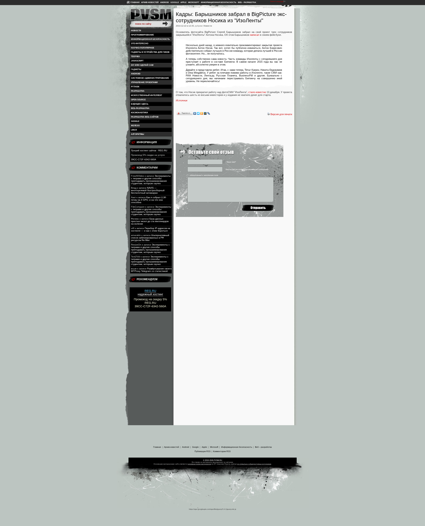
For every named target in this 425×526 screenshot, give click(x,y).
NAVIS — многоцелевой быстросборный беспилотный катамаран (148, 190)
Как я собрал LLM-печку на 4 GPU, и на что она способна (149, 200)
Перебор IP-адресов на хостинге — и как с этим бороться (150, 229)
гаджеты (136, 69)
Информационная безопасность (218, 2)
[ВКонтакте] (195, 113)
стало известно (257, 92)
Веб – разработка (247, 2)
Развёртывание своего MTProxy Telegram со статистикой (151, 269)
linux (134, 130)
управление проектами (144, 82)
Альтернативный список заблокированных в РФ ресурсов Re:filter (150, 237)
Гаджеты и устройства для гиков (150, 52)
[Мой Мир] (205, 113)
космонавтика (139, 112)
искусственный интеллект (146, 95)
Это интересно (139, 43)
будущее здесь (139, 104)
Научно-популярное (142, 48)
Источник (181, 100)
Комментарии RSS (222, 451)
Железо (135, 125)
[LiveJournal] (209, 113)
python (135, 87)
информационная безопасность (150, 39)
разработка (137, 91)
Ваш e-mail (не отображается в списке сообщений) (247, 169)
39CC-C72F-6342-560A (143, 159)
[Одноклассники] (202, 113)
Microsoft (193, 2)
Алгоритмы (137, 134)
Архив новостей (150, 2)
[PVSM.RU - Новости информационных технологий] (150, 16)
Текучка (135, 56)
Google (174, 2)
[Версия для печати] (268, 114)
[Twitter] (198, 113)
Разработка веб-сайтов (145, 117)
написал (254, 34)
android (135, 74)
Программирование (142, 35)
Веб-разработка (140, 108)
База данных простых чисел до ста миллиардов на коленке (150, 221)
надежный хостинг (150, 292)
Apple (183, 2)
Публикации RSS (203, 451)
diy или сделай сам (142, 65)
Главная (134, 2)
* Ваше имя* (231, 162)
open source (138, 99)
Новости (136, 30)
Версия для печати (281, 114)
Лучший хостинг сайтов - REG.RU (149, 150)
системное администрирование (150, 78)
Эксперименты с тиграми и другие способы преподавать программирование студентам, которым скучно (151, 180)
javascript (137, 61)
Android (164, 2)
